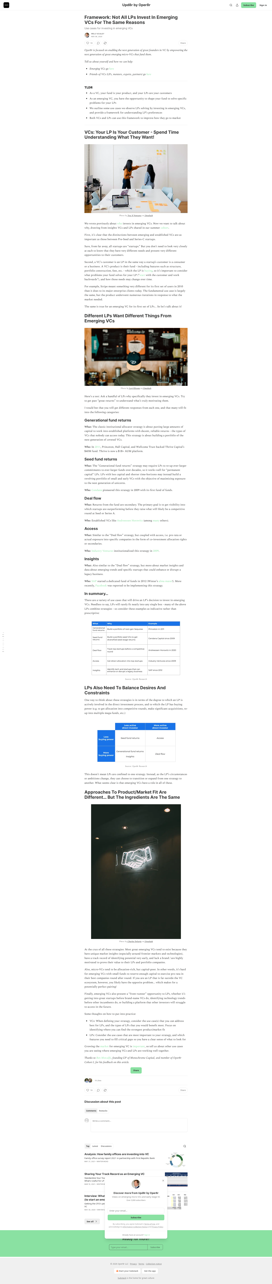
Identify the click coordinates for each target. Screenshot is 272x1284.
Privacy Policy (157, 1227)
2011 (97, 447)
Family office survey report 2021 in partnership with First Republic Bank (119, 1158)
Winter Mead (102, 1161)
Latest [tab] (95, 1146)
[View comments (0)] (98, 43)
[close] (163, 1180)
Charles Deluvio (134, 941)
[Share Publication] (237, 5)
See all (90, 1221)
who (119, 224)
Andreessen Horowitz (130, 521)
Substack (122, 1278)
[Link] (80, 87)
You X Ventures (134, 215)
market (104, 1046)
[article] (136, 1160)
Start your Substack (128, 1271)
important (139, 1046)
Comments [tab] (91, 1110)
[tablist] (96, 1111)
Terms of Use (149, 1224)
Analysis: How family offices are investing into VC (116, 1154)
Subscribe (248, 5)
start (142, 275)
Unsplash (148, 215)
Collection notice (154, 1263)
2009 (156, 551)
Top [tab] (87, 1146)
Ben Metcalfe (103, 1058)
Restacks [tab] (103, 1110)
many (156, 521)
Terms (141, 1263)
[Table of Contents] (3, 642)
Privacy (133, 1263)
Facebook (101, 586)
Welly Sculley (97, 34)
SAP (94, 581)
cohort (164, 228)
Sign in (263, 5)
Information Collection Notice (135, 1227)
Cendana (97, 490)
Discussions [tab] (106, 1146)
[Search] (231, 5)
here (111, 69)
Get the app (150, 1271)
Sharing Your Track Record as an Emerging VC (114, 1174)
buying (148, 271)
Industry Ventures (102, 551)
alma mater (165, 581)
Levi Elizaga (134, 388)
